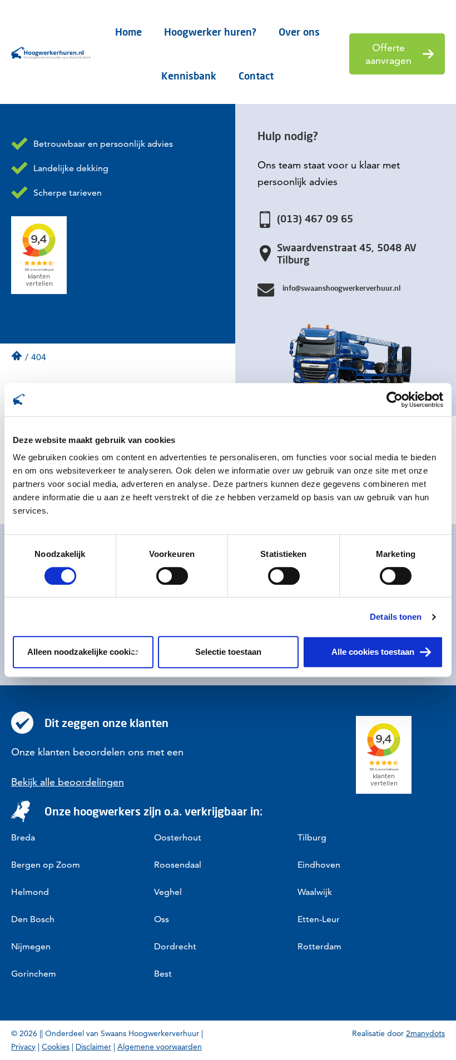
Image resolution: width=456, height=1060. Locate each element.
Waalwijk (315, 892)
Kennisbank (188, 75)
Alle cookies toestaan (372, 651)
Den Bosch (32, 919)
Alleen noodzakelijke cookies (83, 651)
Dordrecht (175, 946)
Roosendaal (177, 864)
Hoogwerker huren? (210, 32)
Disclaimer (93, 1047)
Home (128, 32)
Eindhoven (319, 864)
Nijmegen (31, 946)
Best (163, 973)
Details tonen (396, 616)
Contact (256, 75)
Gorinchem (33, 973)
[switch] (172, 576)
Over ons (299, 32)
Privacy (23, 1047)
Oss (161, 919)
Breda (23, 837)
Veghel (168, 892)
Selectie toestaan (228, 651)
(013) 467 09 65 (315, 218)
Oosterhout (177, 837)
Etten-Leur (319, 919)
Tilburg (312, 837)
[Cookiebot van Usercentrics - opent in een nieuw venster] (394, 399)
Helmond (30, 892)
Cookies (56, 1047)
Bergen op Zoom (45, 864)
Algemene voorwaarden (159, 1047)
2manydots (425, 1033)
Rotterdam (319, 946)
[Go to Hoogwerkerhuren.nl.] (16, 355)
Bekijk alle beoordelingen (67, 781)
